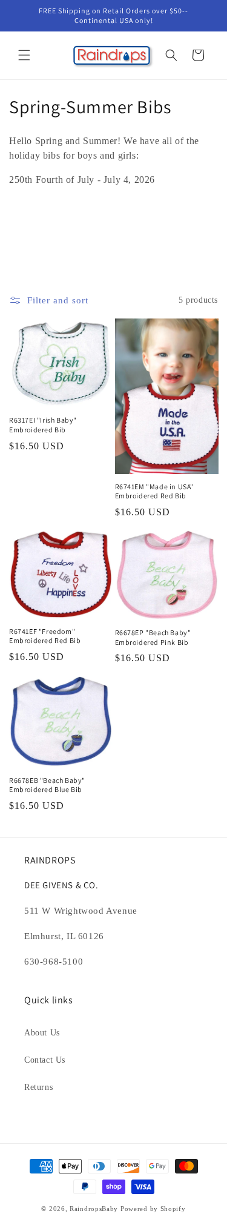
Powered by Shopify (153, 1208)
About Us (42, 1032)
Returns (38, 1087)
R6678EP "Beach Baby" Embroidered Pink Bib (153, 637)
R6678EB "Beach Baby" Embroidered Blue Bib (47, 785)
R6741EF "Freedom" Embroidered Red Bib (45, 636)
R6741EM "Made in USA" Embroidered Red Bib (154, 491)
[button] (24, 55)
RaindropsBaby (94, 1208)
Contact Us (44, 1059)
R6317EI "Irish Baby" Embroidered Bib (43, 424)
